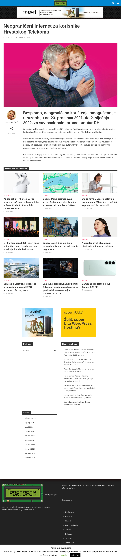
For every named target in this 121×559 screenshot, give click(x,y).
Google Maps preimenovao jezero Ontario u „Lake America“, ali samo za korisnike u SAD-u (60, 202)
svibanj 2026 (30, 431)
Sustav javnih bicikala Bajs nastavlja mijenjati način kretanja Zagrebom (60, 246)
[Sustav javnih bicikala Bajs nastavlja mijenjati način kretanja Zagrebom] (60, 226)
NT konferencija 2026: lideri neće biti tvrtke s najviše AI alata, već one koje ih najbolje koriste (21, 246)
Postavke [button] (63, 555)
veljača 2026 (30, 444)
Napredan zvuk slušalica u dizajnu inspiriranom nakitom (97, 244)
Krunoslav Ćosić (24, 37)
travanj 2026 (30, 436)
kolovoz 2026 (30, 418)
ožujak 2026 (29, 440)
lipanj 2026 (29, 427)
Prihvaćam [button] (75, 555)
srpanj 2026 (29, 422)
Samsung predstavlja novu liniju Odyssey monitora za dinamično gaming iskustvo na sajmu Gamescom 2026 (60, 289)
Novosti (7, 196)
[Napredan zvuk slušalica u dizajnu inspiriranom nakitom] (99, 226)
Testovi (68, 538)
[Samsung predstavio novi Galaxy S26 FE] (99, 267)
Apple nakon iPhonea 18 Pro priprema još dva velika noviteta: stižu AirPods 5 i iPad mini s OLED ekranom (21, 204)
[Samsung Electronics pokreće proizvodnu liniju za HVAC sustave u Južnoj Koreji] (21, 267)
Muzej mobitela (71, 525)
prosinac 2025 (30, 453)
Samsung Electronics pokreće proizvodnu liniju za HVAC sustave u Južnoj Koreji (20, 287)
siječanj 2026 (30, 449)
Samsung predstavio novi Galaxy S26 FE (96, 285)
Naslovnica (69, 512)
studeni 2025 (30, 457)
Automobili (69, 542)
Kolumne (68, 534)
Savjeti (68, 521)
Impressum (67, 500)
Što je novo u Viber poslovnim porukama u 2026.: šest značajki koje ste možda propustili (99, 202)
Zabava (68, 529)
